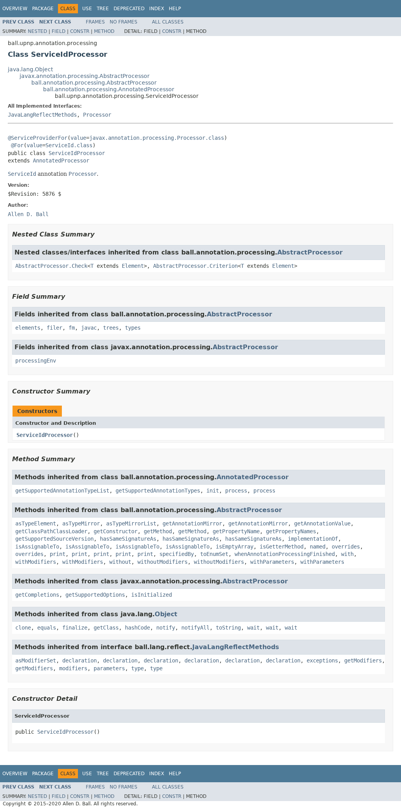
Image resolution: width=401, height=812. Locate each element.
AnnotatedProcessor (61, 160)
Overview (14, 8)
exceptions (322, 660)
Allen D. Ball (28, 214)
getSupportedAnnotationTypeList (62, 490)
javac (89, 328)
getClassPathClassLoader (51, 531)
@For (17, 145)
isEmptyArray (234, 546)
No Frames (123, 22)
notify (165, 627)
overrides (346, 546)
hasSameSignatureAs (128, 539)
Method (104, 31)
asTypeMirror (81, 523)
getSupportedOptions (95, 595)
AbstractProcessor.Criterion (195, 266)
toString (228, 627)
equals (46, 627)
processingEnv (35, 360)
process (236, 490)
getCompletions (37, 595)
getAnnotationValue (322, 523)
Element (133, 266)
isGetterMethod (281, 546)
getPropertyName (236, 531)
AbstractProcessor (310, 252)
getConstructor (115, 531)
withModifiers (35, 562)
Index (156, 8)
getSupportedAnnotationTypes (158, 490)
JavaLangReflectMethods (42, 115)
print (57, 554)
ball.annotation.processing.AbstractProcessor (94, 82)
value (78, 138)
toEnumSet (214, 554)
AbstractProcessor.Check (51, 266)
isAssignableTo (37, 546)
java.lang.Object (30, 69)
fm (72, 328)
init (212, 490)
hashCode (137, 627)
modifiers (73, 668)
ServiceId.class (68, 145)
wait (253, 627)
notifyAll (195, 627)
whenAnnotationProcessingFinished (285, 554)
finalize (74, 627)
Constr (79, 31)
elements (27, 328)
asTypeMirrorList (131, 523)
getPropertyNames (291, 531)
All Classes (168, 22)
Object (166, 614)
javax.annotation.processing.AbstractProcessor (85, 76)
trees (111, 328)
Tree (103, 8)
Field (58, 31)
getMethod (158, 531)
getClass (106, 627)
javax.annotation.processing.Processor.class (156, 138)
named (317, 546)
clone (23, 627)
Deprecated (129, 8)
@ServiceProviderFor (37, 138)
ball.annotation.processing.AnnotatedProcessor (108, 89)
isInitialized (151, 595)
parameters (109, 668)
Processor (97, 115)
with (347, 554)
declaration (79, 660)
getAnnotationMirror (192, 523)
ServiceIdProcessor (77, 153)
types (133, 328)
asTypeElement (35, 523)
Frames (95, 22)
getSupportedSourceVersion (54, 539)
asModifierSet (35, 660)
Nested (37, 31)
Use (87, 8)
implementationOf (313, 539)
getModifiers (363, 660)
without (120, 562)
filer (54, 328)
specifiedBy (176, 554)
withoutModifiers (162, 562)
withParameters (272, 562)
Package (43, 8)
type (137, 668)
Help (175, 8)
